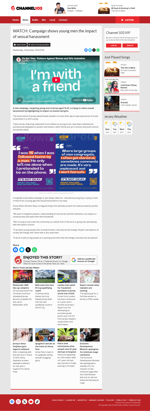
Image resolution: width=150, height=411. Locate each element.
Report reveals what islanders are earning (89, 288)
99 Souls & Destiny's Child (123, 8)
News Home (21, 45)
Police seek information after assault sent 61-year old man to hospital (67, 347)
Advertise (82, 400)
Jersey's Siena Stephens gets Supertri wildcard (21, 346)
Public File (121, 400)
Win (44, 19)
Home (15, 19)
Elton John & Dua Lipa (129, 90)
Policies (110, 400)
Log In (113, 45)
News (25, 19)
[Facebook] (12, 401)
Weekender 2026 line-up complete (21, 286)
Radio (35, 19)
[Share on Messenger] (90, 50)
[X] (24, 401)
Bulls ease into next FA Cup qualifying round (44, 288)
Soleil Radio (58, 400)
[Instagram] (18, 401)
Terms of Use (135, 400)
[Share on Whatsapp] (98, 50)
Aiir (139, 405)
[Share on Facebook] (86, 50)
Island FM (70, 400)
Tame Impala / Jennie (129, 105)
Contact (63, 19)
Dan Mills (71, 8)
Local (52, 19)
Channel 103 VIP (118, 33)
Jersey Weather (115, 116)
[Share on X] (94, 50)
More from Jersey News (40, 45)
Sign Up (130, 45)
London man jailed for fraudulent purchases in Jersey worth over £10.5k (66, 289)
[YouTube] (31, 401)
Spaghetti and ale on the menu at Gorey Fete (45, 346)
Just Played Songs (117, 57)
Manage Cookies (96, 400)
